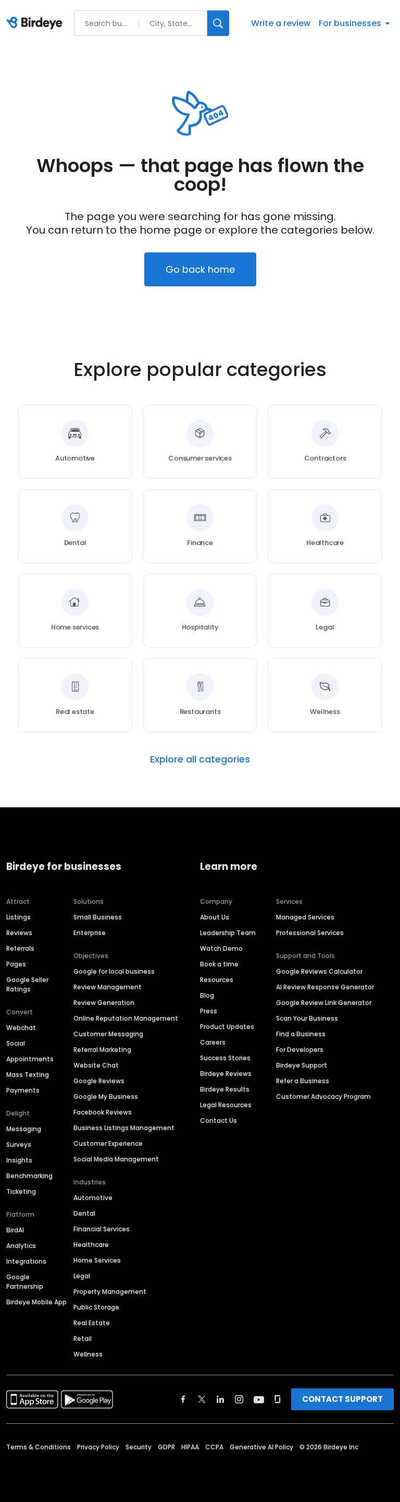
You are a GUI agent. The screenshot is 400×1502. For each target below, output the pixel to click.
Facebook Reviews (102, 1112)
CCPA (214, 1447)
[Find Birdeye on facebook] (183, 1399)
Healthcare (91, 1244)
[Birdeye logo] (36, 23)
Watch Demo (221, 948)
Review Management (107, 987)
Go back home (200, 269)
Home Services (97, 1260)
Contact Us (218, 1120)
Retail (82, 1338)
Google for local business (114, 971)
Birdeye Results (224, 1089)
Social (15, 1043)
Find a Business (301, 1033)
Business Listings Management (123, 1127)
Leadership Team (228, 932)
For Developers (299, 1049)
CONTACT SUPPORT (342, 1399)
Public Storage (96, 1307)
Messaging (23, 1128)
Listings (18, 917)
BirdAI (15, 1230)
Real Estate (91, 1322)
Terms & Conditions (38, 1447)
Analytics (21, 1245)
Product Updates (227, 1026)
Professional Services (310, 932)
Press (208, 1011)
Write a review (280, 23)
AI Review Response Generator (325, 987)
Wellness (88, 1354)
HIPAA (190, 1447)
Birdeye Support (301, 1065)
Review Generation (103, 1002)
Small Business (97, 917)
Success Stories (225, 1057)
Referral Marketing (102, 1049)
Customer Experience (108, 1143)
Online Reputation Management (125, 1018)
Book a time (219, 964)
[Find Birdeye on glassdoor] (277, 1399)
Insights (19, 1160)
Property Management (109, 1291)
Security (139, 1447)
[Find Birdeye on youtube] (259, 1399)
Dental (84, 1213)
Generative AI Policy (261, 1447)
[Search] (218, 23)
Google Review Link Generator (323, 1002)
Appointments (30, 1059)
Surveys (18, 1144)
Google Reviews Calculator (319, 971)
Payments (23, 1090)
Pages (16, 964)
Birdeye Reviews (226, 1073)
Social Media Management (116, 1159)
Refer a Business (302, 1080)
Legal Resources (226, 1104)
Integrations (26, 1261)
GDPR (166, 1447)
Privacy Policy (98, 1447)
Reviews (19, 932)
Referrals (20, 948)
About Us (214, 917)
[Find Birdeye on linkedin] (220, 1399)
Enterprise (89, 932)
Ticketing (21, 1191)
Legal (81, 1275)
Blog (207, 995)
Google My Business (105, 1096)
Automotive (93, 1197)
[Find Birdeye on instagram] (239, 1399)
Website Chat (96, 1065)
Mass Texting (27, 1074)
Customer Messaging (108, 1033)
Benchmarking (29, 1175)
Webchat (21, 1027)
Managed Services (305, 917)
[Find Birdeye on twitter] (202, 1399)
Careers (213, 1042)
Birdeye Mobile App (36, 1302)
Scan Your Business (307, 1018)
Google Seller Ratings (27, 984)
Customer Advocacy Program (323, 1096)
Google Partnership (24, 1282)
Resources (216, 979)
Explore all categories (200, 759)
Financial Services (101, 1229)
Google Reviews (98, 1080)
